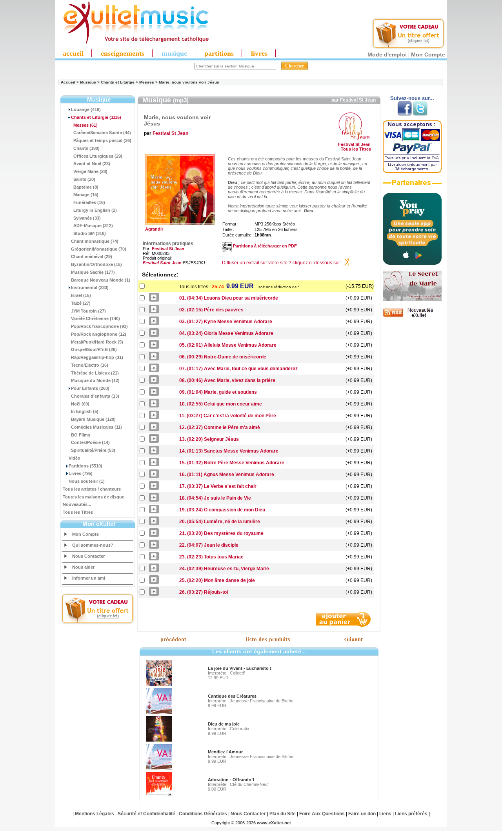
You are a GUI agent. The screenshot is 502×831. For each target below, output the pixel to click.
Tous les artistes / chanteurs (92, 489)
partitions (219, 53)
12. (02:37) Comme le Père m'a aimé (219, 427)
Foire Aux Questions (322, 813)
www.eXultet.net (274, 822)
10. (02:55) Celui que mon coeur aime (220, 404)
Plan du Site (282, 813)
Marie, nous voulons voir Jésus (189, 82)
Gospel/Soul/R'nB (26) (94, 349)
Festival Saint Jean (162, 262)
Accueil (68, 82)
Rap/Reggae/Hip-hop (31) (97, 357)
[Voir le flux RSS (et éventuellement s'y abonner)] (412, 317)
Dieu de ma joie (224, 724)
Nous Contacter (88, 556)
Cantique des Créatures (232, 696)
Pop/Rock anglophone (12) (98, 334)
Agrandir (153, 229)
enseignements (122, 53)
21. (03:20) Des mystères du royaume (221, 533)
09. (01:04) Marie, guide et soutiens (218, 392)
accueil (73, 53)
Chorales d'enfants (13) (95, 396)
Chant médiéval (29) (91, 256)
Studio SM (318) (89, 233)
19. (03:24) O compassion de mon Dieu (222, 510)
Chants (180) (86, 148)
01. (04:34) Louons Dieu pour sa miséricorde (228, 298)
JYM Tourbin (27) (88, 311)
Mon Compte (428, 54)
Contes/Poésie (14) (90, 442)
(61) (85, 125)
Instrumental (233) (90, 287)
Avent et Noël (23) (91, 163)
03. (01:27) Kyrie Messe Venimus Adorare (225, 321)
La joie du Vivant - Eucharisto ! (239, 668)
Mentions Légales (94, 813)
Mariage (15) (85, 194)
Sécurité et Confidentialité (146, 813)
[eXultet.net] (132, 42)
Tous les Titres (78, 512)
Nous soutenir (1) (87, 481)
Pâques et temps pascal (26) (102, 140)
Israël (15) (81, 295)
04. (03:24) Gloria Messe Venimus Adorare (226, 333)
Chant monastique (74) (94, 241)
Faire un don (362, 813)
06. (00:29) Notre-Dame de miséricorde (222, 357)
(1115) (96, 117)
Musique (88, 82)
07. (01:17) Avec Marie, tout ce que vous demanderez (238, 368)
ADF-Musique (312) (93, 225)
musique (174, 53)
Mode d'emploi (387, 54)
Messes (146, 82)
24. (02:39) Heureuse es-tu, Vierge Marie (224, 568)
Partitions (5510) (85, 466)
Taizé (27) (81, 303)
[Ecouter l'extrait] (412, 185)
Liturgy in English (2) (95, 210)
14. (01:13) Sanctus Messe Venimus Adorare (228, 451)
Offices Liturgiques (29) (97, 156)
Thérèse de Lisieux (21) (95, 373)
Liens (385, 813)
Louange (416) (86, 109)
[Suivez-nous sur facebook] (404, 114)
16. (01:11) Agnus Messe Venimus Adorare (226, 474)
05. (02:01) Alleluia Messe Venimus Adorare (227, 345)
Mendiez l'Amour (225, 751)
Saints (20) (84, 179)
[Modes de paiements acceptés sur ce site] (412, 171)
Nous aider (83, 567)
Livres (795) (81, 473)
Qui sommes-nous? (92, 545)
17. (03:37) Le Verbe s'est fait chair (217, 486)
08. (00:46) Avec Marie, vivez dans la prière (227, 380)
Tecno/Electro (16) (89, 365)
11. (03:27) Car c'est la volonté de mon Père (227, 415)
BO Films (80, 435)
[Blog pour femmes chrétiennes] (412, 299)
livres (259, 53)
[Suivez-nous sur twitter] (420, 114)
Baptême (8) (85, 187)
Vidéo (74, 458)
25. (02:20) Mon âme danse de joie (217, 580)
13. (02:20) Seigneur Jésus (209, 439)
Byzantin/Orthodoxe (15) (96, 264)
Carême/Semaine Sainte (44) (102, 132)
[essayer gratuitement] (408, 48)
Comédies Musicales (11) (96, 427)
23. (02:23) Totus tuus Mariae (211, 557)
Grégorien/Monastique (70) (98, 249)
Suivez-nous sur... (412, 98)
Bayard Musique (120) (93, 419)
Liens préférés (411, 813)
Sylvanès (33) (87, 218)
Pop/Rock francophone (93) (99, 326)
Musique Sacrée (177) (93, 272)
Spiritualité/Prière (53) (93, 450)
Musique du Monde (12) (95, 380)
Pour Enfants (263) (90, 388)
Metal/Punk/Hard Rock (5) (97, 342)
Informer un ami (88, 578)
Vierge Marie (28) (90, 171)
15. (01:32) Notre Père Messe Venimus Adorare (231, 463)
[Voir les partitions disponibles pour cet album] (227, 246)
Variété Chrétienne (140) (95, 318)
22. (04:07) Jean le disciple (208, 545)
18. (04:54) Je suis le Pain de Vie (215, 498)
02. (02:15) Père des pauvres (211, 310)
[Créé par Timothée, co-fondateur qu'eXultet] (412, 263)
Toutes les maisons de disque (93, 497)
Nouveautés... (77, 504)
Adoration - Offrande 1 (231, 779)
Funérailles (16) (89, 202)
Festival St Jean (358, 100)
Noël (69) (80, 404)
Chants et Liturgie (118, 82)
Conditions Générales (203, 813)
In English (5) (84, 411)
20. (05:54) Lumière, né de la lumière (219, 521)
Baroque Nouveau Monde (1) (100, 280)
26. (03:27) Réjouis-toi (203, 592)
